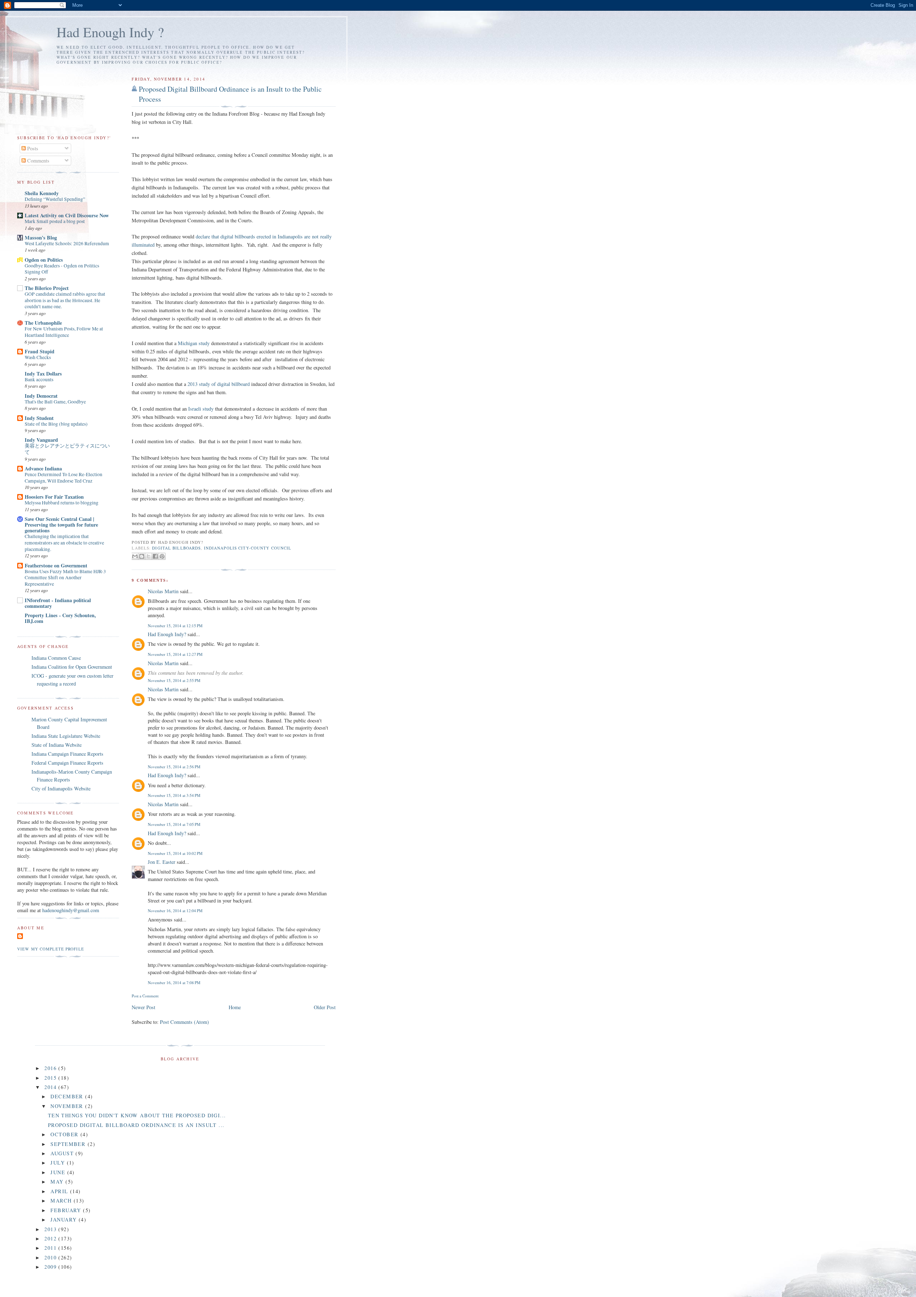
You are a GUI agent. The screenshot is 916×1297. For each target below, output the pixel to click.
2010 (51, 1257)
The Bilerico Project (47, 288)
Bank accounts (39, 379)
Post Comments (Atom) (184, 1021)
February (66, 1210)
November (67, 1106)
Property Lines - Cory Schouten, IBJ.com (60, 618)
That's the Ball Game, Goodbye (55, 401)
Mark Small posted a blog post (55, 221)
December (67, 1096)
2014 (51, 1087)
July (58, 1162)
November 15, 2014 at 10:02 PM (175, 853)
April (60, 1191)
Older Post (325, 1007)
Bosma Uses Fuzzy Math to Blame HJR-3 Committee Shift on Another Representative (65, 577)
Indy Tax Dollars (43, 373)
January (64, 1219)
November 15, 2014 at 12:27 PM (175, 654)
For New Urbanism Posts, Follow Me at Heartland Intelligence (64, 331)
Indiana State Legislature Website (65, 735)
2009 (51, 1266)
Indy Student (39, 418)
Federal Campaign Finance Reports (67, 762)
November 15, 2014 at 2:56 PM (174, 766)
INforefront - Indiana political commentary (58, 603)
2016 (51, 1068)
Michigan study (194, 343)
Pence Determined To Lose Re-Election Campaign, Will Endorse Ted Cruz (63, 477)
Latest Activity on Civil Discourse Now (67, 215)
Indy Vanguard (41, 440)
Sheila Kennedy (42, 193)
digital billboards (176, 548)
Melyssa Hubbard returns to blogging (61, 502)
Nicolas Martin (163, 591)
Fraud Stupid (39, 351)
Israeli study (201, 408)
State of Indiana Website (56, 744)
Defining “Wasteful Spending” (55, 199)
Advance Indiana (43, 468)
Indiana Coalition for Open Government (71, 666)
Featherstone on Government (56, 565)
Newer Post (143, 1007)
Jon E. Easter (161, 861)
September (68, 1144)
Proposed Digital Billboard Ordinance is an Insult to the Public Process (230, 94)
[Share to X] (148, 556)
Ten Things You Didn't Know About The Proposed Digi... (137, 1115)
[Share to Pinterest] (162, 556)
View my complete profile (50, 949)
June (58, 1172)
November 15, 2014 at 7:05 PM (174, 824)
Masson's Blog (41, 237)
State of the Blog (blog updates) (56, 424)
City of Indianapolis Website (61, 788)
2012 (51, 1238)
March (62, 1200)
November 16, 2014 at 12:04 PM (175, 910)
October (65, 1134)
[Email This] (134, 556)
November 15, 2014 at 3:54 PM (174, 795)
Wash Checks (38, 357)
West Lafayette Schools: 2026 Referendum (67, 243)
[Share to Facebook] (155, 556)
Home (235, 1007)
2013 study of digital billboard (219, 384)
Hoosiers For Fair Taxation (54, 496)
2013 (51, 1229)
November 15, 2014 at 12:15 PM (175, 625)
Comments (37, 160)
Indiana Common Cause (56, 657)
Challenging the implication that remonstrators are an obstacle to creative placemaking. (64, 542)
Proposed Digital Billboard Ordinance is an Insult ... (136, 1125)
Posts (32, 148)
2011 (51, 1247)
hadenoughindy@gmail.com (70, 910)
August (62, 1153)
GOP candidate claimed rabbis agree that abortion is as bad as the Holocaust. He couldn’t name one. (65, 300)
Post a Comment (145, 995)
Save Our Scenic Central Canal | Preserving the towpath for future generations (61, 524)
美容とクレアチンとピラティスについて (67, 448)
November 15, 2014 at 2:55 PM (174, 680)
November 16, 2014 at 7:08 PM (174, 982)
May (57, 1181)
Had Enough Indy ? (110, 32)
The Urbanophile (43, 322)
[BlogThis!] (141, 556)
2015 (51, 1077)
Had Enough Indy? (167, 634)
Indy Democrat (41, 396)
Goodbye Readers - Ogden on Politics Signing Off (62, 268)
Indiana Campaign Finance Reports (67, 753)
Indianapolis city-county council (248, 548)
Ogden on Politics (44, 259)
